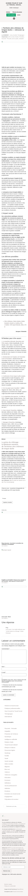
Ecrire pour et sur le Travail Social (14, 4)
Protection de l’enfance (11, 734)
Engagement (8, 796)
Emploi (17, 36)
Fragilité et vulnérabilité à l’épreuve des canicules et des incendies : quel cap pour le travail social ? (14, 580)
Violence (7, 772)
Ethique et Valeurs (10, 747)
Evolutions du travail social (12, 794)
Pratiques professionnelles (12, 708)
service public (15, 38)
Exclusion (7, 780)
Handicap (7, 753)
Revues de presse (17, 12)
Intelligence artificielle (11, 739)
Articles (8, 12)
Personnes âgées (10, 750)
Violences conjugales (11, 774)
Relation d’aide (9, 742)
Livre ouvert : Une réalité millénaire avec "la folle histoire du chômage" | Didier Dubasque (15, 631)
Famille (7, 755)
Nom (3, 666)
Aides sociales (9, 764)
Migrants (7, 766)
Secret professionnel (11, 785)
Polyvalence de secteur (11, 799)
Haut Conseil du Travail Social (13, 711)
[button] (14, 18)
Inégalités (7, 731)
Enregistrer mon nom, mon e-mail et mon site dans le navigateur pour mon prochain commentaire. (14, 681)
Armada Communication (18, 891)
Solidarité (21, 38)
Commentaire (6, 648)
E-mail (4, 672)
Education (8, 777)
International (8, 716)
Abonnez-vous (6, 870)
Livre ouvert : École (6, 616)
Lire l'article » (5, 545)
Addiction (7, 788)
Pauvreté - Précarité (6, 38)
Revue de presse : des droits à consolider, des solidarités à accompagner (12, 544)
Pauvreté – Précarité (11, 728)
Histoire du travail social (11, 705)
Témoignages (20, 35)
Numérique (8, 736)
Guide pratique (11, 15)
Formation (21, 36)
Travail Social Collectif (11, 745)
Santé (6, 758)
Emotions (7, 791)
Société (15, 35)
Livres (18, 15)
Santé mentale (9, 761)
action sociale (11, 36)
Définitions (8, 783)
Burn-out (7, 769)
